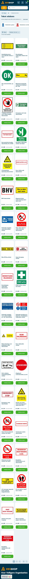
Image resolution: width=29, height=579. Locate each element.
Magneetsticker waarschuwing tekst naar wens (21, 200)
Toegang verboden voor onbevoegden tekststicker (6, 114)
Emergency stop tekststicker (6, 403)
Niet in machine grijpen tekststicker (21, 519)
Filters (5, 32)
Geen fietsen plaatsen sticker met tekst (7, 432)
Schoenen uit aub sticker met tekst (6, 460)
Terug (5, 13)
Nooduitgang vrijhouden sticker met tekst (21, 56)
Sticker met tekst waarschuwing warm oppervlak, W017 (21, 404)
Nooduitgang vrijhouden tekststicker (5, 286)
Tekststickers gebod (9, 24)
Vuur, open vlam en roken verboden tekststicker (21, 229)
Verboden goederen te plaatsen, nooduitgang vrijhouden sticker (21, 316)
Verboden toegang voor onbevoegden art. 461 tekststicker (7, 316)
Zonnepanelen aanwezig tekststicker (7, 171)
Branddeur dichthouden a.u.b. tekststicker (20, 461)
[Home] (8, 13)
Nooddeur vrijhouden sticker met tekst (21, 143)
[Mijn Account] (22, 2)
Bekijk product (7, 63)
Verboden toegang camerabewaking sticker (6, 229)
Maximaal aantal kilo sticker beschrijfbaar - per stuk (21, 85)
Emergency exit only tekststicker (21, 113)
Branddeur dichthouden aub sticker (6, 548)
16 (23, 561)
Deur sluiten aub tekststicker (20, 171)
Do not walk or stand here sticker (21, 490)
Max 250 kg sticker (6, 257)
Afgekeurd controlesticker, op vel (21, 374)
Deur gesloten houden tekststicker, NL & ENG (7, 143)
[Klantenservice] (18, 2)
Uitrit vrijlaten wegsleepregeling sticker (6, 374)
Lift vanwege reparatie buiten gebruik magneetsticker (7, 491)
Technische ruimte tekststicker (20, 432)
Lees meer (25, 19)
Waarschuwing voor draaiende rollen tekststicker (7, 345)
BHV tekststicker (6, 198)
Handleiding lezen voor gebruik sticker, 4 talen (7, 56)
